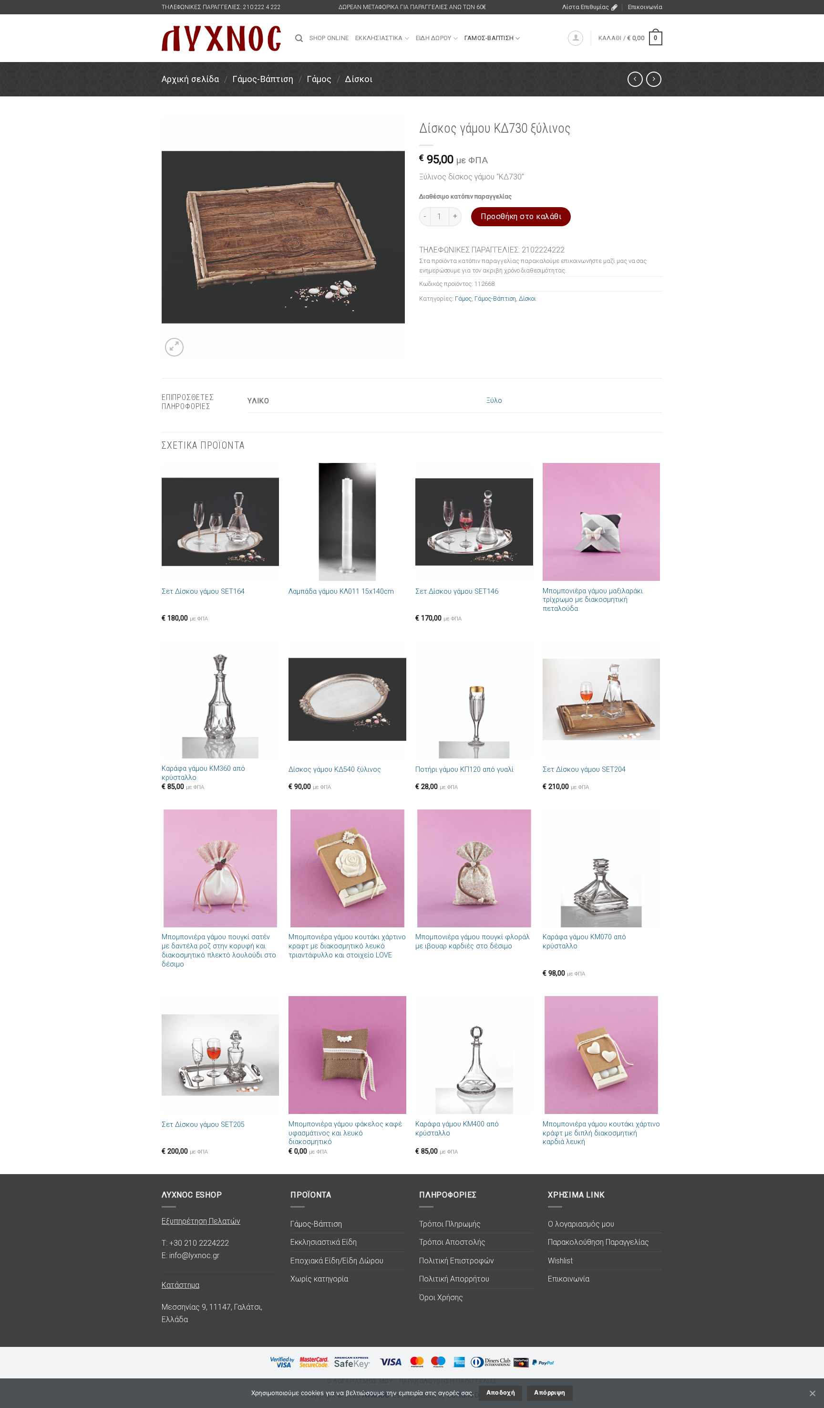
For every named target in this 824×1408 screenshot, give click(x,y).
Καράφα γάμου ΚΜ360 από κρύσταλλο (203, 773)
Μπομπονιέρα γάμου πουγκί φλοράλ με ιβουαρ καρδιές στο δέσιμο (472, 941)
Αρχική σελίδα (190, 79)
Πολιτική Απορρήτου (454, 1278)
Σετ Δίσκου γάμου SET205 (203, 1125)
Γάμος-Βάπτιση (262, 79)
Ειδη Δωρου (434, 38)
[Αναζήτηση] (299, 38)
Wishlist (560, 1260)
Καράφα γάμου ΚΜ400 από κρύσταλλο (457, 1128)
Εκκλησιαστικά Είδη (323, 1242)
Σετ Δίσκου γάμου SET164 (203, 592)
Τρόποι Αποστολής (452, 1242)
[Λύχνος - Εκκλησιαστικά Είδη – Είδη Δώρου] (221, 38)
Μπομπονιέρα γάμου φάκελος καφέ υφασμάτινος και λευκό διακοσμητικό (345, 1133)
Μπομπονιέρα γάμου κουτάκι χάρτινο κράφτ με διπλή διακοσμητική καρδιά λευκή (601, 1133)
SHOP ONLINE (329, 38)
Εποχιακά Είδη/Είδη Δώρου (336, 1260)
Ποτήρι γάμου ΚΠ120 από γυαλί (464, 770)
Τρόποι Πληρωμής (450, 1224)
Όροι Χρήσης (441, 1297)
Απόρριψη (549, 1392)
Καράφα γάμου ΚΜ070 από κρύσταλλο (584, 941)
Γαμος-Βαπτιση (489, 38)
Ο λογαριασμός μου (581, 1224)
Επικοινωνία (645, 7)
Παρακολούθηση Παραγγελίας (598, 1242)
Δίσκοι (358, 79)
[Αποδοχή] (812, 1393)
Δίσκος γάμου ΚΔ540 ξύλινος (334, 770)
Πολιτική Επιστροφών (456, 1260)
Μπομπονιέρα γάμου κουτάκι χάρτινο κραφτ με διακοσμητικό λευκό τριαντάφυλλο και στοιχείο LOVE (347, 946)
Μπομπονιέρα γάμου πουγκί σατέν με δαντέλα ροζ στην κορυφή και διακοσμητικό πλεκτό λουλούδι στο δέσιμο (219, 950)
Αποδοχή (500, 1392)
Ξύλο (494, 401)
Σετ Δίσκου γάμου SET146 (456, 592)
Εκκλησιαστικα (378, 38)
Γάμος (319, 79)
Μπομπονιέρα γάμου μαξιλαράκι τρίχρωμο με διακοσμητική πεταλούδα (593, 600)
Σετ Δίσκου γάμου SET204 (584, 770)
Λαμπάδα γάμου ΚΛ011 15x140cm (341, 592)
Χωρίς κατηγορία (319, 1278)
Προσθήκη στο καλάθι (521, 216)
